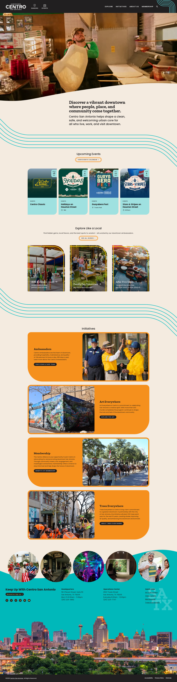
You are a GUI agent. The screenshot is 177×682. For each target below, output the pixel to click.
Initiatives (121, 6)
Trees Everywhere (152, 602)
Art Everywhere (151, 592)
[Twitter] (11, 600)
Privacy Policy (159, 678)
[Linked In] (24, 600)
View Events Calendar (87, 160)
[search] (157, 7)
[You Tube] (29, 600)
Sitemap (168, 678)
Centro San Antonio (16, 678)
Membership (147, 6)
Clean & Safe (150, 596)
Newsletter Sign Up (14, 594)
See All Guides (87, 238)
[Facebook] (7, 600)
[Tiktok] (20, 600)
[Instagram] (15, 600)
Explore (109, 6)
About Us (134, 6)
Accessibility (149, 678)
